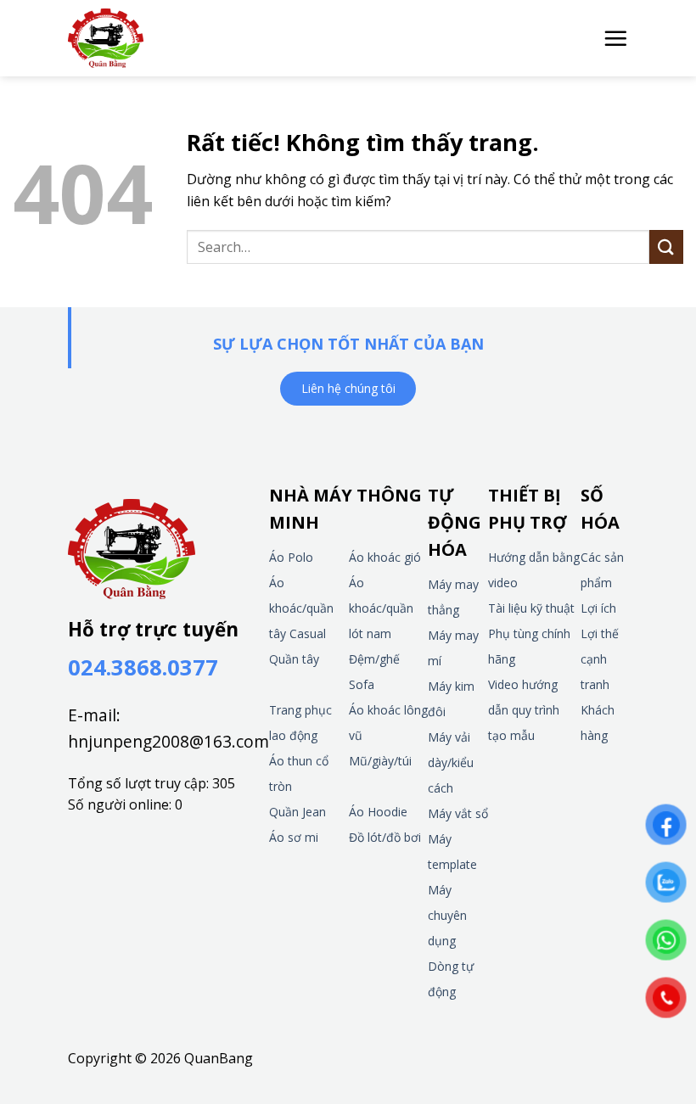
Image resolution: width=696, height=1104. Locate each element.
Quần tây (294, 659)
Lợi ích (598, 608)
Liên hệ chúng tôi (348, 388)
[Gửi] (666, 246)
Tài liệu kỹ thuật (531, 608)
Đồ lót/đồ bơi (385, 837)
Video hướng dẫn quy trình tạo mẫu (523, 709)
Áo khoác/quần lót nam (381, 608)
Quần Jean (297, 812)
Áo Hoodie (378, 812)
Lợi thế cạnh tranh (600, 658)
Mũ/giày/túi (380, 761)
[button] (615, 38)
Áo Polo (291, 557)
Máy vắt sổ (458, 813)
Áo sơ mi (293, 837)
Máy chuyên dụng (447, 915)
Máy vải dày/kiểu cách (451, 762)
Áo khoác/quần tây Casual (301, 608)
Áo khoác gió (385, 557)
